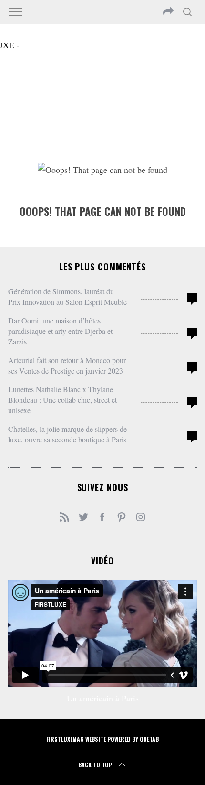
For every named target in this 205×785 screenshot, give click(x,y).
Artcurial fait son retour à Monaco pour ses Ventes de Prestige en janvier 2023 (67, 365)
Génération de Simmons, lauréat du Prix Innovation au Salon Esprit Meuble (67, 296)
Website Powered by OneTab (122, 739)
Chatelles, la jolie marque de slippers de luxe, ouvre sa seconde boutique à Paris (67, 434)
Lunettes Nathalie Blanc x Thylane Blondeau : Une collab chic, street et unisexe (62, 399)
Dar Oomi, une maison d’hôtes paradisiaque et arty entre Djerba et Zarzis (60, 330)
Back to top (95, 765)
